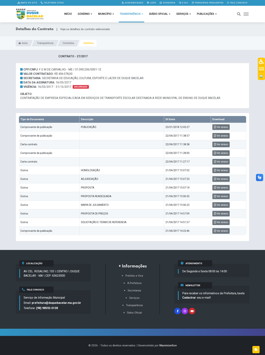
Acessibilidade (133, 2)
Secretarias (134, 290)
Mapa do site (28, 2)
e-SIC (184, 2)
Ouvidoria (168, 2)
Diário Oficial (158, 13)
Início (68, 13)
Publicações (205, 13)
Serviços (182, 13)
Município (104, 13)
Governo (84, 13)
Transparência (130, 13)
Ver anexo (222, 127)
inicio (24, 43)
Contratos (68, 43)
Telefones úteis (53, 2)
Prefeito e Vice (134, 275)
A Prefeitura (134, 283)
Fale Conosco (238, 2)
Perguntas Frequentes (209, 2)
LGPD (152, 2)
